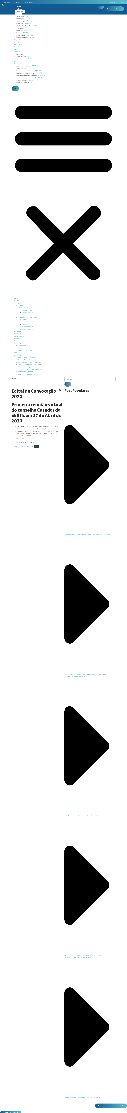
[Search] (67, 384)
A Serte (19, 9)
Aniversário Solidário (22, 80)
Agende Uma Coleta (21, 59)
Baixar (36, 446)
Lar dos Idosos (20, 18)
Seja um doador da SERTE (23, 66)
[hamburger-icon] (101, 7)
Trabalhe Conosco (21, 56)
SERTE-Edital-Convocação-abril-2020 (22, 446)
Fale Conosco (20, 54)
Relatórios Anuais (21, 35)
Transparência (20, 28)
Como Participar (18, 62)
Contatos (20, 52)
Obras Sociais (20, 16)
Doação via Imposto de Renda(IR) (25, 73)
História (18, 14)
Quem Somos (20, 11)
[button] (63, 190)
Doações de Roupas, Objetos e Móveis (26, 75)
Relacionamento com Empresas (24, 70)
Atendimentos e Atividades (23, 25)
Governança (19, 30)
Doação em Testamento (22, 82)
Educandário (19, 23)
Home (19, 7)
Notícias (19, 49)
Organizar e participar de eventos (25, 78)
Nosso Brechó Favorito (20, 46)
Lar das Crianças (20, 21)
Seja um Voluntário (21, 68)
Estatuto (18, 33)
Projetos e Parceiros (19, 41)
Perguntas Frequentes (22, 37)
